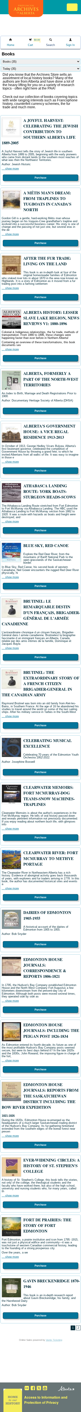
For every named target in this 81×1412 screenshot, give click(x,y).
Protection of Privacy (41, 1402)
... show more (10, 168)
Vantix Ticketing (54, 1340)
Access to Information (42, 1397)
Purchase (40, 177)
